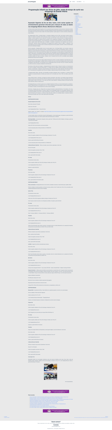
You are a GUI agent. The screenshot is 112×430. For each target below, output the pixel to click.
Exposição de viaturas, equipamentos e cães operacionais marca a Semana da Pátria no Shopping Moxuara (48, 403)
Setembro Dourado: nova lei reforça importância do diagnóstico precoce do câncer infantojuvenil (46, 398)
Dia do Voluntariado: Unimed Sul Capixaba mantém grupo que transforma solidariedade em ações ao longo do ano (49, 396)
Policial (76, 28)
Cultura (76, 18)
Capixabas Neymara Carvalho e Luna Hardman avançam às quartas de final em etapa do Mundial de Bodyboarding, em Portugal (51, 399)
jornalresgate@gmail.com (56, 426)
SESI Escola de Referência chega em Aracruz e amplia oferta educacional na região (44, 401)
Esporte (76, 21)
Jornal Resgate (32, 1)
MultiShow (77, 26)
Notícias (73, 1)
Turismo (76, 33)
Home (70, 1)
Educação (77, 20)
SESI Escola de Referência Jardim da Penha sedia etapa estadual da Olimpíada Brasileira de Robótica (47, 400)
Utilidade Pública (78, 34)
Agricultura (77, 15)
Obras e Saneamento (78, 27)
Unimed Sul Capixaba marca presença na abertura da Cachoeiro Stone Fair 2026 (43, 402)
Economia (77, 19)
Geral (76, 22)
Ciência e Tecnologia (78, 16)
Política (76, 29)
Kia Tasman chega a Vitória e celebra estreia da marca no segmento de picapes (43, 407)
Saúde (76, 30)
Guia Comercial (79, 1)
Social (76, 31)
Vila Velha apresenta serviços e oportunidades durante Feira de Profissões (42, 406)
